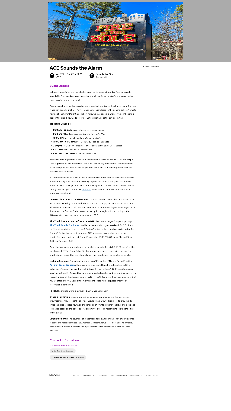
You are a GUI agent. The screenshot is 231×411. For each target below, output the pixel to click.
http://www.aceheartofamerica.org (63, 345)
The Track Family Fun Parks (64, 225)
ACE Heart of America (69, 357)
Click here (86, 189)
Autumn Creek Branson (62, 265)
